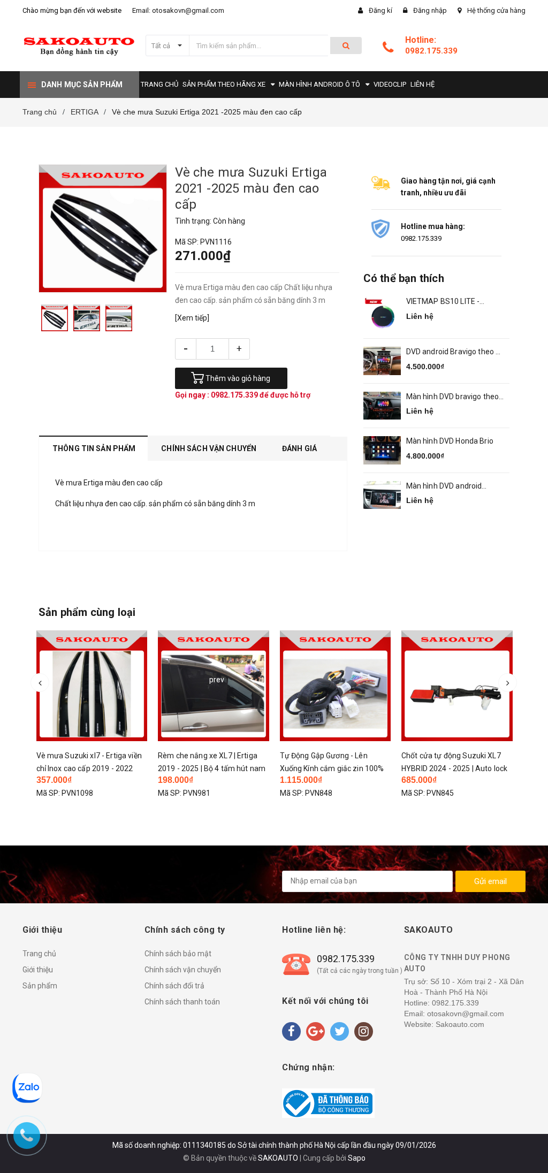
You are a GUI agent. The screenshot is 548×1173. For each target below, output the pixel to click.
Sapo (357, 1158)
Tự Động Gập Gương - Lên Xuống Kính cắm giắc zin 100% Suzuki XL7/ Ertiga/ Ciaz (332, 768)
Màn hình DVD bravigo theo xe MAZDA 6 (452, 397)
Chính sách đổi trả (174, 985)
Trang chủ (39, 953)
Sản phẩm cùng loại (87, 612)
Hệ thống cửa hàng (496, 10)
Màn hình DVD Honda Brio (449, 441)
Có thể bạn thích (403, 278)
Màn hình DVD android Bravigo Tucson (444, 487)
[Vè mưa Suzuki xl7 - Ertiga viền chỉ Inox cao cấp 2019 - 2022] (92, 686)
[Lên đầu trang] (524, 1141)
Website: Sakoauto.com (444, 1024)
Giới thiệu (37, 969)
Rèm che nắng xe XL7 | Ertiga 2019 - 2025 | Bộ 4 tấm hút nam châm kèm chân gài (211, 768)
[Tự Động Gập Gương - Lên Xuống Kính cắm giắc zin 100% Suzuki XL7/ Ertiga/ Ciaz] (335, 686)
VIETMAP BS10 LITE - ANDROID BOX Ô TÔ (443, 302)
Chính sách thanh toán (182, 1001)
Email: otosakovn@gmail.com (178, 10)
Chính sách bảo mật (177, 953)
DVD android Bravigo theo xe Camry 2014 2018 (455, 352)
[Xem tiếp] (192, 318)
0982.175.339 (431, 51)
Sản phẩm (39, 985)
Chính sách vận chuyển (182, 969)
